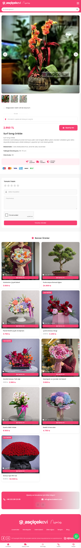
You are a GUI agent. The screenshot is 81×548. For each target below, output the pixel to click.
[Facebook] (3, 538)
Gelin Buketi (38, 530)
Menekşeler (27, 530)
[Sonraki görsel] (76, 54)
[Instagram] (8, 538)
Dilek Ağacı (50, 530)
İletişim (60, 530)
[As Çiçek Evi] (16, 3)
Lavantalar (15, 530)
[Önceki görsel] (5, 54)
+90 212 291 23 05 (13, 499)
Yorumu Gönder (40, 223)
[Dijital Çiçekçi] (72, 538)
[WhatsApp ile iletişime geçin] (76, 536)
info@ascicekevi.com (53, 499)
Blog (67, 530)
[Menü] (78, 3)
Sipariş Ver (69, 128)
